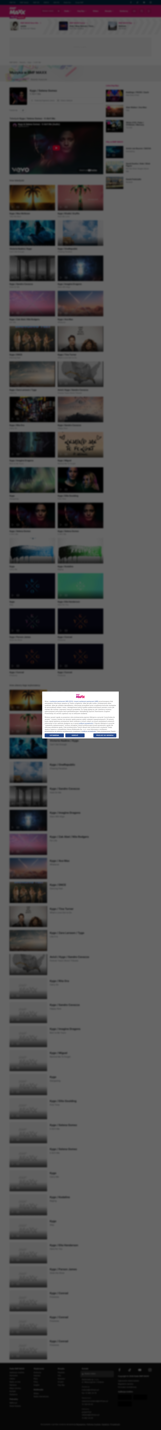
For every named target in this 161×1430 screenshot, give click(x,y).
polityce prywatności (86, 723)
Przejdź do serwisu (104, 735)
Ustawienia (54, 735)
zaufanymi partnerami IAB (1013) (61, 701)
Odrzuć (75, 735)
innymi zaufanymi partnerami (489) (86, 701)
